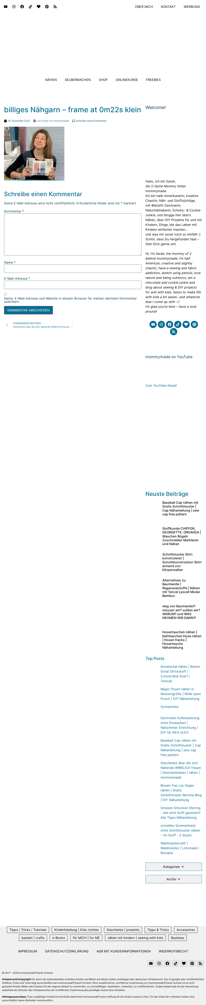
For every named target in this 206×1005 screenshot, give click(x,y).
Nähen (51, 80)
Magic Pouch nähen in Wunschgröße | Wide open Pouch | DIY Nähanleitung (181, 694)
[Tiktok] (30, 6)
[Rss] (55, 6)
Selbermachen (78, 80)
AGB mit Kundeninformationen (124, 951)
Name (9, 262)
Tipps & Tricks (158, 930)
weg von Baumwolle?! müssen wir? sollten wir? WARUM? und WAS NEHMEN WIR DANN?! (181, 612)
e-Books (58, 938)
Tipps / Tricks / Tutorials (27, 930)
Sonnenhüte (169, 707)
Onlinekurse (127, 80)
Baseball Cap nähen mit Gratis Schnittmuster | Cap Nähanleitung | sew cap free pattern (180, 508)
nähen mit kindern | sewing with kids (135, 938)
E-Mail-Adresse (17, 278)
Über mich (144, 7)
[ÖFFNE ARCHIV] (179, 879)
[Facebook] (22, 6)
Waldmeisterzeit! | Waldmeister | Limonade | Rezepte (180, 848)
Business (177, 938)
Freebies (153, 80)
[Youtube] (5, 6)
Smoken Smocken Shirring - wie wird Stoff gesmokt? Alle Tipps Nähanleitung (181, 812)
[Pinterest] (46, 6)
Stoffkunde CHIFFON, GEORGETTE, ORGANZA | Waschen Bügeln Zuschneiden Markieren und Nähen (181, 536)
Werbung (192, 7)
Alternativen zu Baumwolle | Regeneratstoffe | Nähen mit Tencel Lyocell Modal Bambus (181, 588)
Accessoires (186, 930)
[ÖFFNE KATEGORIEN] (182, 866)
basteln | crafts (33, 938)
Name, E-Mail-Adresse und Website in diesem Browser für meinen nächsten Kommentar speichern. (70, 300)
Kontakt (168, 7)
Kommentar (14, 211)
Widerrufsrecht (173, 951)
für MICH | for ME (86, 938)
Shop (103, 80)
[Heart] (38, 6)
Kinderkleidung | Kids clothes (76, 930)
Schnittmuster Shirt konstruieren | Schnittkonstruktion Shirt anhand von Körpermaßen (182, 562)
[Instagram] (14, 6)
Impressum (27, 951)
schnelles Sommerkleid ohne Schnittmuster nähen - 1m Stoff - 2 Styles (180, 830)
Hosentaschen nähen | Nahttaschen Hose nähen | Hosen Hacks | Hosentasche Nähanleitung (182, 639)
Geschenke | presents (123, 930)
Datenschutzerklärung (67, 951)
